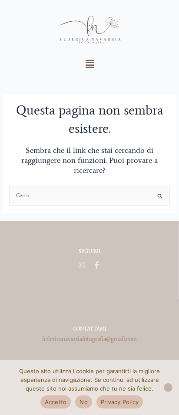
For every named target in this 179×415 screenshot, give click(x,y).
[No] (168, 387)
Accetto (56, 401)
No (84, 401)
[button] (89, 64)
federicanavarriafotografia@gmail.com (89, 339)
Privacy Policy (120, 401)
